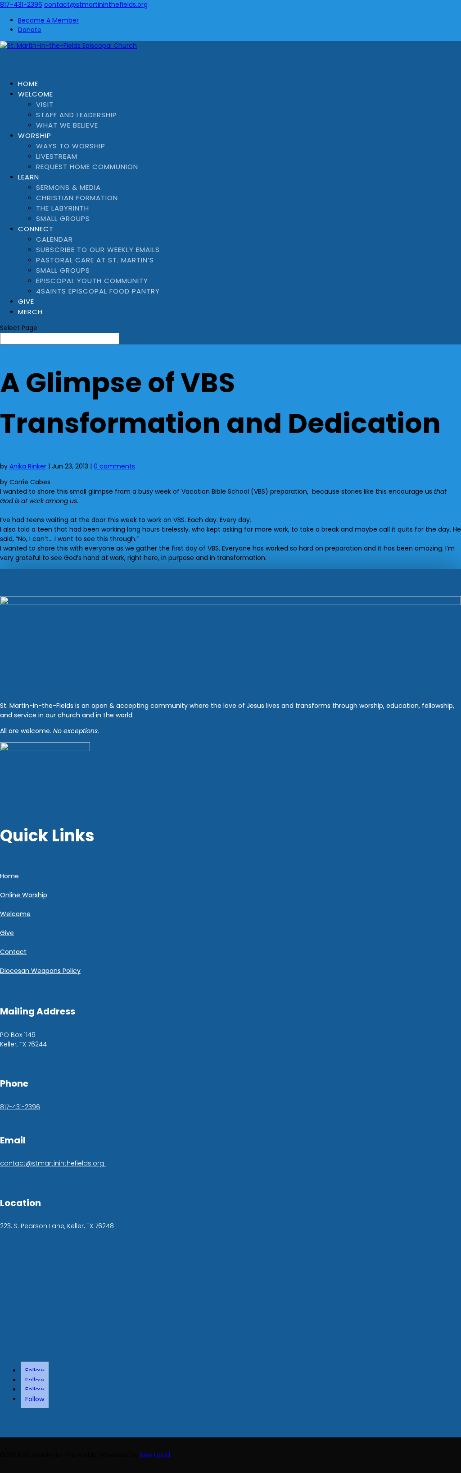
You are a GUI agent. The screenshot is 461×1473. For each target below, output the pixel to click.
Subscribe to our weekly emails (98, 249)
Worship (34, 135)
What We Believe (67, 125)
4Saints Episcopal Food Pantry (98, 291)
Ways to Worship (70, 146)
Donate (29, 29)
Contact (13, 951)
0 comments (114, 466)
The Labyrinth (62, 208)
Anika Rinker (27, 466)
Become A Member (48, 20)
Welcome (35, 94)
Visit (45, 104)
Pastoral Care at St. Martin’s (95, 260)
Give (7, 932)
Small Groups (63, 218)
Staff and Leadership (76, 114)
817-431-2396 (21, 4)
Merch (30, 312)
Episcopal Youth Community (92, 280)
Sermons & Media (68, 187)
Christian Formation (77, 197)
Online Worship (23, 894)
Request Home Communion (87, 166)
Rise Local (155, 1454)
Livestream (56, 156)
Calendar (54, 239)
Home (9, 876)
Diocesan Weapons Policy (40, 970)
